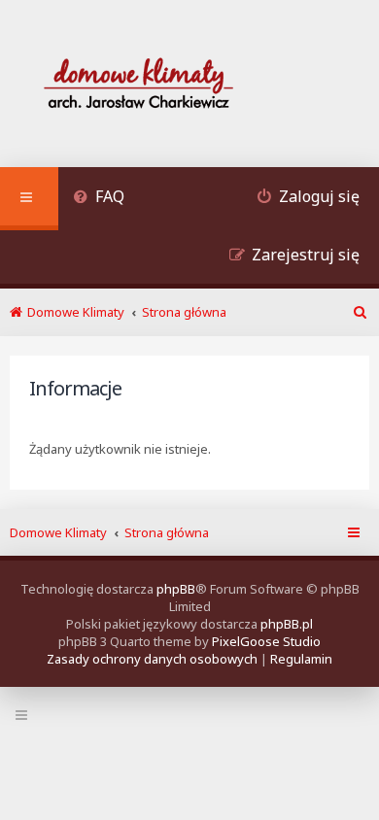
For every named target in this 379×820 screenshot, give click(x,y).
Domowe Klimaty (58, 532)
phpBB (175, 589)
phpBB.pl (286, 623)
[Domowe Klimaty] (189, 86)
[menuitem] (98, 198)
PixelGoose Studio (266, 641)
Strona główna (166, 532)
